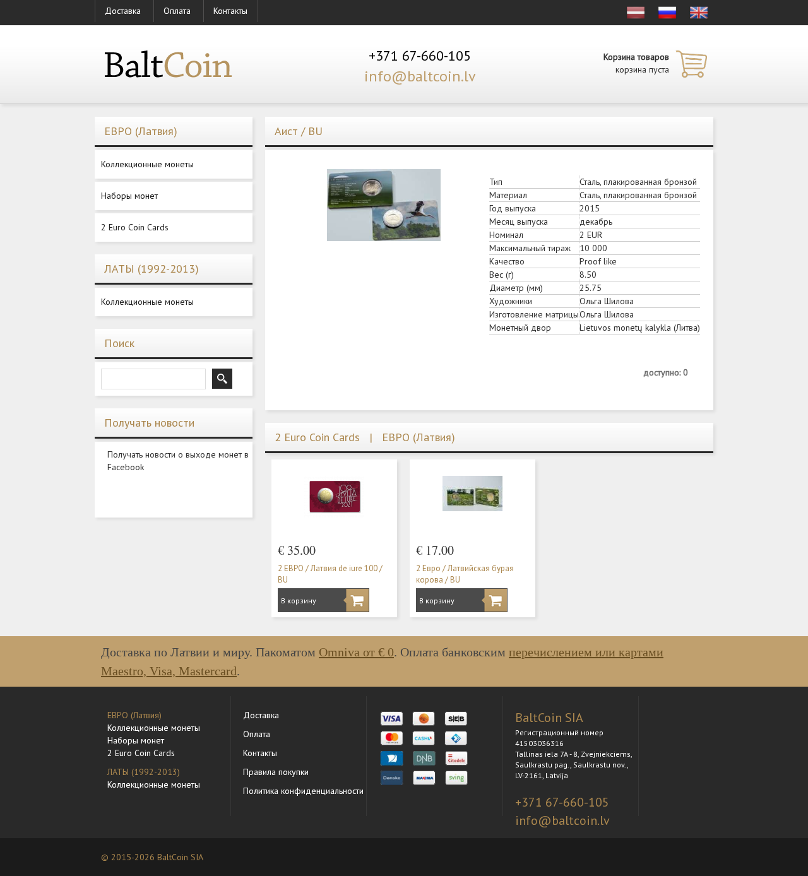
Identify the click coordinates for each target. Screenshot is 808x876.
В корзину (295, 600)
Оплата (177, 10)
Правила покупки (276, 772)
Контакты (230, 10)
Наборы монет (129, 195)
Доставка (123, 10)
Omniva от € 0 (356, 652)
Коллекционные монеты (147, 164)
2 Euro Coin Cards (135, 227)
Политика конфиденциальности (303, 790)
